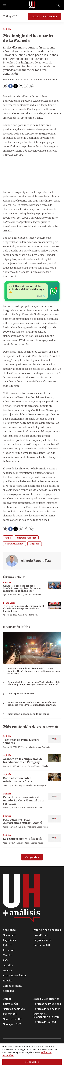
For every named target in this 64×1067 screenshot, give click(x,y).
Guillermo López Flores (37, 827)
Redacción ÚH (35, 594)
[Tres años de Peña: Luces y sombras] (54, 739)
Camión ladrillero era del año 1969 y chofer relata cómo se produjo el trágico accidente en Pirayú (33, 683)
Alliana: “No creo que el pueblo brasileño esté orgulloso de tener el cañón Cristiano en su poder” (22, 588)
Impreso (34, 543)
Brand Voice (9, 603)
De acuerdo (32, 1062)
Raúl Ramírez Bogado (36, 785)
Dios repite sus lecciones (20, 693)
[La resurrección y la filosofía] (54, 838)
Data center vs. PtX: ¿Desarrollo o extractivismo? (22, 821)
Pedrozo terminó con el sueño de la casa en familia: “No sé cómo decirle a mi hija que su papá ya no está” (33, 671)
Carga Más (32, 857)
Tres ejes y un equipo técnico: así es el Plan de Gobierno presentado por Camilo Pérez (23, 608)
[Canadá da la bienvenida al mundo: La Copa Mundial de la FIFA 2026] (54, 796)
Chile (8, 537)
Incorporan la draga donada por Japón (28, 714)
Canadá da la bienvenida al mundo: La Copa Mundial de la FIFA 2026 (23, 800)
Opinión (7, 29)
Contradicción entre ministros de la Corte (17, 779)
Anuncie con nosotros (47, 930)
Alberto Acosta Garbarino (40, 747)
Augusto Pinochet (26, 537)
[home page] (32, 5)
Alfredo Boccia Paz (36, 561)
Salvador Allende (14, 543)
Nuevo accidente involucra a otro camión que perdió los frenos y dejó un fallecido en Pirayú (31, 703)
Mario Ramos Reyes (34, 843)
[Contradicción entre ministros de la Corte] (54, 777)
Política (7, 582)
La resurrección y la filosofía (22, 838)
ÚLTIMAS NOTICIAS (44, 16)
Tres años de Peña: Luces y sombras (21, 741)
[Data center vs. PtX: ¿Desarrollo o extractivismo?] (54, 818)
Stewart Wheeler (34, 808)
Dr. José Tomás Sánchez (38, 766)
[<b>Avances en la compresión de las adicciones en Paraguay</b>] (54, 758)
